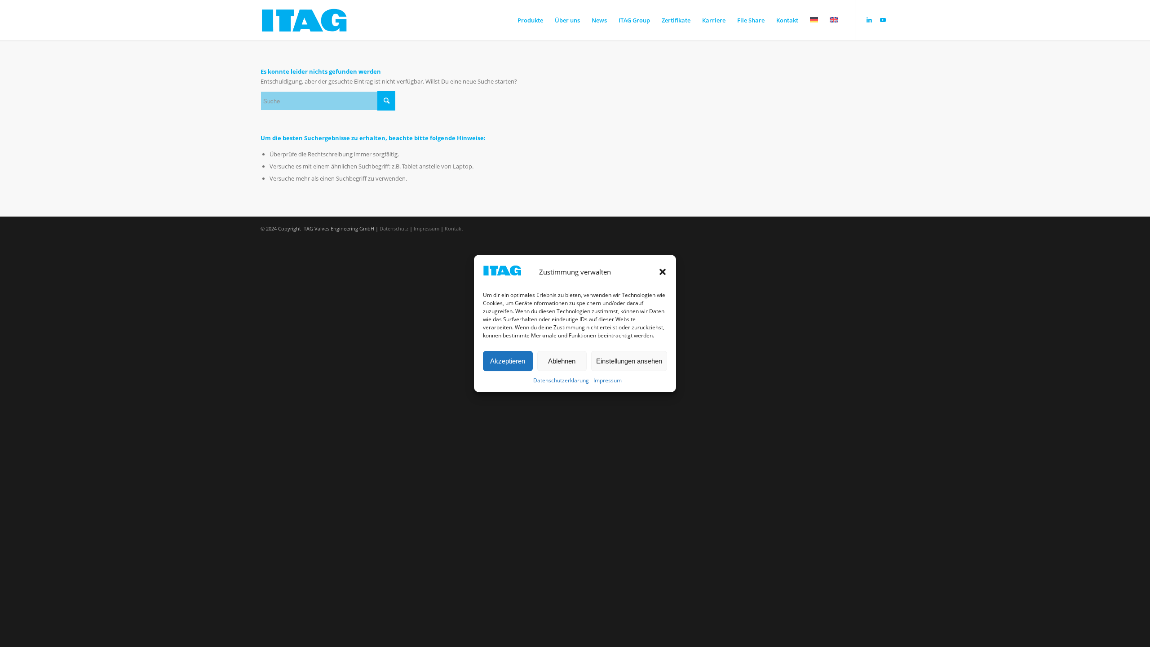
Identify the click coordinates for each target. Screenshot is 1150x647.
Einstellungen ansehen (629, 361)
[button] (662, 271)
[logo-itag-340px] (305, 20)
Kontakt (454, 228)
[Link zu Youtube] (882, 20)
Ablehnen (561, 361)
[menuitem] (530, 20)
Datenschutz (394, 228)
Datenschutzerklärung (561, 381)
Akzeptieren (507, 361)
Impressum (607, 381)
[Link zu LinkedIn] (869, 20)
